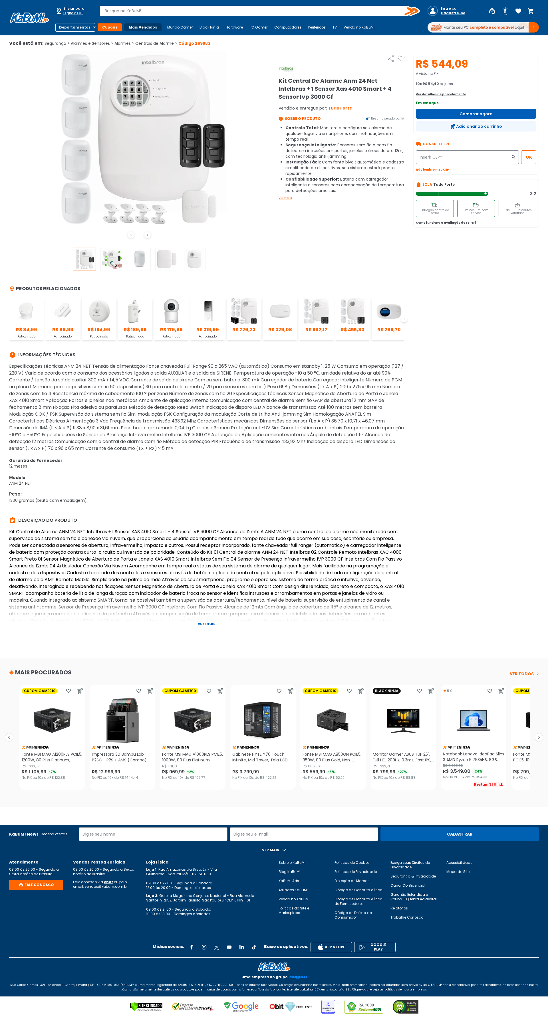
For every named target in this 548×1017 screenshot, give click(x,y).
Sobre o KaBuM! (292, 862)
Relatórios (399, 908)
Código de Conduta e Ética (358, 889)
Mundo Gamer (180, 27)
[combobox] (256, 11)
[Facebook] (191, 947)
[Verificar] (146, 1006)
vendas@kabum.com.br (106, 886)
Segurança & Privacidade (413, 876)
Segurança (57, 43)
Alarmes (124, 43)
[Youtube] (229, 947)
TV (335, 27)
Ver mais (285, 198)
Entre (446, 8)
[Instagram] (204, 947)
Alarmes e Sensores (92, 43)
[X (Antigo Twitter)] (216, 947)
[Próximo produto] (538, 737)
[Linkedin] (242, 947)
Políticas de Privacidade (356, 871)
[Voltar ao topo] (274, 966)
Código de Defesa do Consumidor (353, 915)
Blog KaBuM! (289, 871)
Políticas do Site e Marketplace (294, 910)
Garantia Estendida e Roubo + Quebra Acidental (413, 896)
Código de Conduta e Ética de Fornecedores (358, 901)
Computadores (287, 27)
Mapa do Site (458, 871)
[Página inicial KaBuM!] (29, 17)
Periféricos (317, 27)
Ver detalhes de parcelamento (441, 94)
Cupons (109, 27)
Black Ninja (209, 27)
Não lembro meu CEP (432, 169)
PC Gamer (258, 27)
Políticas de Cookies (352, 862)
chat (108, 881)
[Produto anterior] (9, 737)
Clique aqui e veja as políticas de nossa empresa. (389, 989)
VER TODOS (522, 674)
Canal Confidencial (407, 885)
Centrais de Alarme (156, 43)
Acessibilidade (459, 862)
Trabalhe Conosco (406, 917)
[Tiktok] (254, 947)
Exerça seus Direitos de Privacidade (410, 865)
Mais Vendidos (143, 27)
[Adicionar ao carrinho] (80, 691)
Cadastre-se (453, 13)
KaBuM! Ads (289, 880)
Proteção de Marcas (352, 880)
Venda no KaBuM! (359, 27)
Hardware (234, 27)
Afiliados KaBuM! (293, 889)
